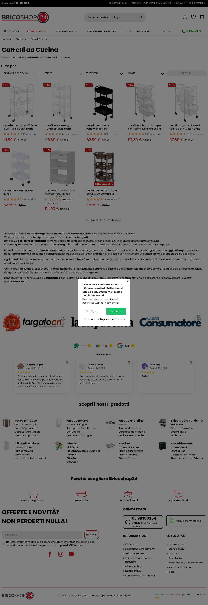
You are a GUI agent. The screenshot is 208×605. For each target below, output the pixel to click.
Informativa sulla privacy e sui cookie (105, 319)
